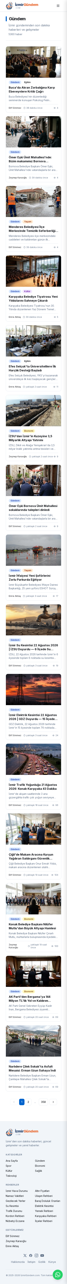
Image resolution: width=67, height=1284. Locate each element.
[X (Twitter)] (25, 1255)
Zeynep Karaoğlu (16, 1241)
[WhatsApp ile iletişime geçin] (58, 1275)
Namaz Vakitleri (15, 1195)
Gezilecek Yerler (15, 1200)
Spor (8, 1165)
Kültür (9, 1170)
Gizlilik (42, 1261)
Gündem (40, 1160)
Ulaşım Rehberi (44, 1195)
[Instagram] (36, 1255)
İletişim (31, 1261)
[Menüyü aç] (58, 6)
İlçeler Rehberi (43, 1220)
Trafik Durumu (14, 1210)
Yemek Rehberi (44, 1210)
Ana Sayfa (12, 1160)
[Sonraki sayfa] (53, 1102)
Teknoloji (11, 1175)
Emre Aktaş (12, 1246)
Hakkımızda (18, 1261)
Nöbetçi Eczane (15, 1220)
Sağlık (38, 1170)
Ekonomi (40, 1165)
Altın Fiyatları (42, 1190)
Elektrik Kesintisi (44, 1205)
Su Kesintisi (12, 1205)
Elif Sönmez (12, 1236)
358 (43, 1101)
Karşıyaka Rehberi (45, 1215)
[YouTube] (42, 1255)
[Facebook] (31, 1255)
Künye (52, 1261)
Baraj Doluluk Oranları (47, 1200)
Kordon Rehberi (15, 1215)
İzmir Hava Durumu (17, 1190)
